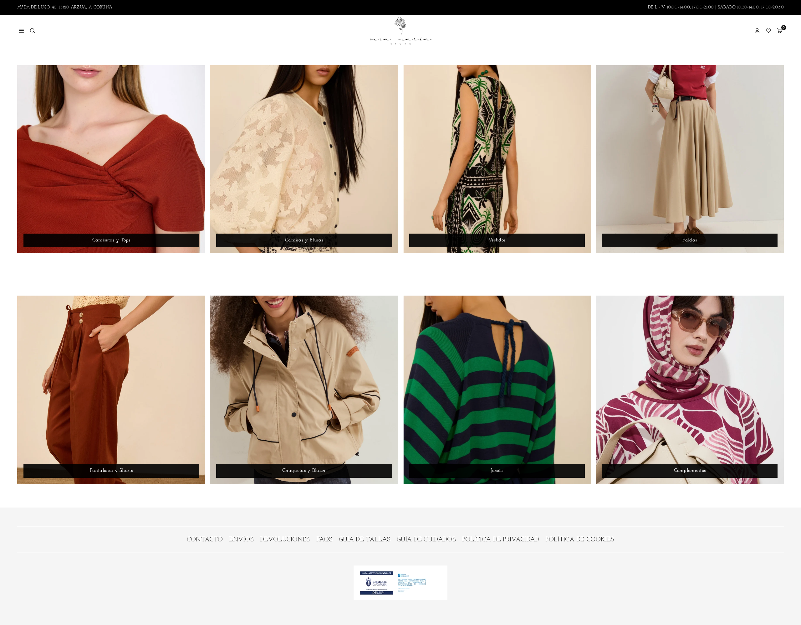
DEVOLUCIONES (285, 540)
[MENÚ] (21, 31)
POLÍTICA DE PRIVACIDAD (500, 540)
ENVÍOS (241, 540)
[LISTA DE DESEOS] (768, 31)
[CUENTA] (757, 31)
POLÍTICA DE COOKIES (579, 540)
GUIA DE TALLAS (364, 540)
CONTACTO (205, 540)
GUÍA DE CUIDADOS (426, 540)
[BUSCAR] (32, 31)
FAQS (324, 540)
